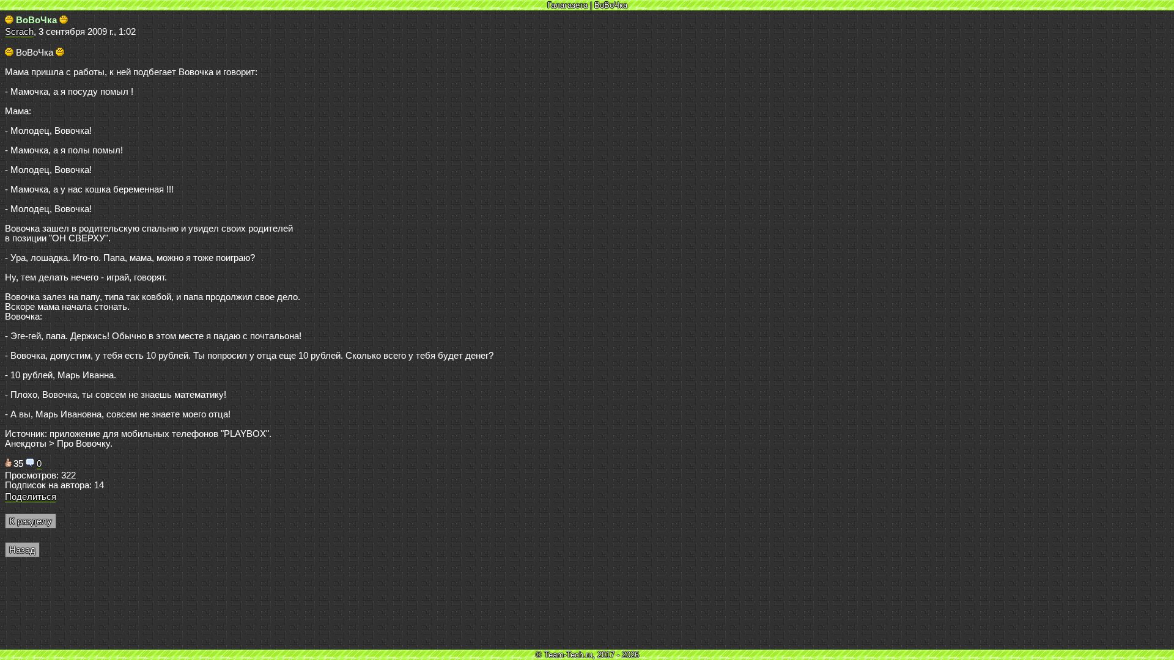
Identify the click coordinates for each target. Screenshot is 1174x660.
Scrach (19, 32)
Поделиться (30, 497)
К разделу (30, 521)
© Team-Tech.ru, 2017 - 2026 (587, 654)
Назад (22, 550)
